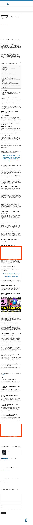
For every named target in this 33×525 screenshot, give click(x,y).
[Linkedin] (29, 2)
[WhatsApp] (7, 22)
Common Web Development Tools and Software (16, 447)
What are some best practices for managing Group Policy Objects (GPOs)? (11, 85)
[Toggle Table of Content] (19, 66)
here (4, 374)
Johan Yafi (8, 451)
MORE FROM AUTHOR (12, 458)
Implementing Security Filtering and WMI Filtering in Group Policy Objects (11, 80)
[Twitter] (31, 2)
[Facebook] (28, 2)
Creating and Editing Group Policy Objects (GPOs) (8, 68)
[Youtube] (32, 2)
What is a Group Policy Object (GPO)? (7, 82)
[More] (9, 22)
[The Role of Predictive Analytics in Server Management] (11, 473)
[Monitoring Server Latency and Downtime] (11, 484)
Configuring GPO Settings (6, 70)
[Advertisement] (23, 4)
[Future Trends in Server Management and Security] (11, 462)
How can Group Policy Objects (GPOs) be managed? (9, 84)
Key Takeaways (5, 67)
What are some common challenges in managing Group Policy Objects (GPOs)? (10, 87)
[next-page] (1, 491)
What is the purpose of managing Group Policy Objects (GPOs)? (11, 83)
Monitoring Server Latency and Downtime (9, 489)
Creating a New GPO (5, 69)
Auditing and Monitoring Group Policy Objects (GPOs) (9, 78)
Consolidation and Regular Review (7, 77)
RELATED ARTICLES (4, 458)
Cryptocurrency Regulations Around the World (4, 447)
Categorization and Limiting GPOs (7, 76)
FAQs (2, 81)
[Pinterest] (5, 22)
